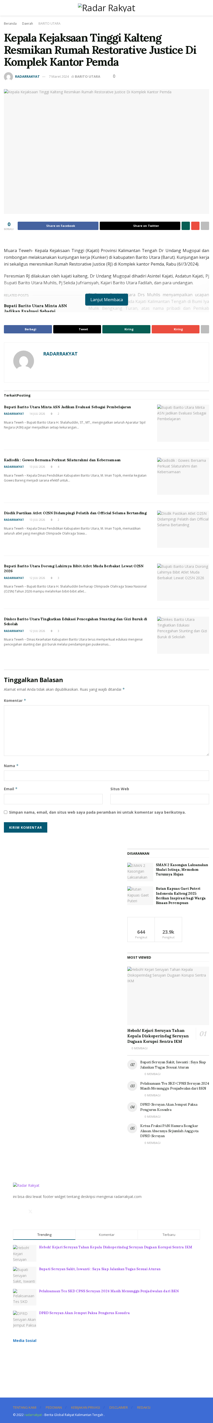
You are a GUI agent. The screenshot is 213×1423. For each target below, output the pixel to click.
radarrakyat (33, 1415)
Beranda (10, 23)
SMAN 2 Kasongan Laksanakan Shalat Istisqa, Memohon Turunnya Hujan (182, 870)
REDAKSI (143, 1407)
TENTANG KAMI (24, 1407)
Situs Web (119, 788)
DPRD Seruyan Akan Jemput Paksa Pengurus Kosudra (168, 1107)
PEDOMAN (54, 1407)
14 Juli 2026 (37, 414)
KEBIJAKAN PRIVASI (85, 1407)
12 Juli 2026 (37, 578)
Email (11, 788)
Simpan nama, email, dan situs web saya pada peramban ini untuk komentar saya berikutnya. (97, 812)
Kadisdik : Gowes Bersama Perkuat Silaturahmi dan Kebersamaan (62, 460)
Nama (11, 765)
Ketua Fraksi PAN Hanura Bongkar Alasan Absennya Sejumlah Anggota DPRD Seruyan (169, 1130)
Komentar (15, 700)
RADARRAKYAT (27, 76)
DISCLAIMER (118, 1407)
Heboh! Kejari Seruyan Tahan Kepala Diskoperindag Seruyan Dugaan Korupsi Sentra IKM (158, 1036)
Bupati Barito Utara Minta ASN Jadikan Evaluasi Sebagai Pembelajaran (35, 311)
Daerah (27, 23)
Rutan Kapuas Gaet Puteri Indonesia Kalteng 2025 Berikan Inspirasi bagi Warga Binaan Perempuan (181, 895)
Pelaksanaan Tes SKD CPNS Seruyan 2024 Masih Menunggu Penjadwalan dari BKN (174, 1086)
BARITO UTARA (49, 23)
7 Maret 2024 (59, 76)
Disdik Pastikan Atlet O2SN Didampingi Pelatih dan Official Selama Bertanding (75, 513)
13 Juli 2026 (37, 467)
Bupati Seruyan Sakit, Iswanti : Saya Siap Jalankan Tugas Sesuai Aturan (173, 1065)
